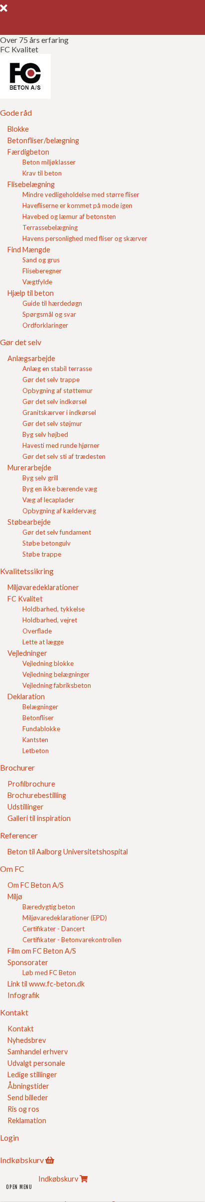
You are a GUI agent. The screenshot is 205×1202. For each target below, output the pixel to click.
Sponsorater (27, 962)
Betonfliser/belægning (43, 140)
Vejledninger (27, 653)
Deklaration (26, 696)
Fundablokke (41, 729)
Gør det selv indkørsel (54, 401)
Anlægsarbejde (31, 358)
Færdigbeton (28, 152)
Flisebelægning (31, 184)
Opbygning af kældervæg (59, 511)
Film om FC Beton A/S (41, 951)
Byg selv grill (40, 478)
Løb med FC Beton (49, 973)
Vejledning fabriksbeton (56, 685)
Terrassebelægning (50, 227)
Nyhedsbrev (26, 1040)
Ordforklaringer (45, 325)
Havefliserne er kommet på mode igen (77, 205)
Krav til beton (42, 173)
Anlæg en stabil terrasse (57, 369)
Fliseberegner (42, 271)
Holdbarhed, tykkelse (53, 609)
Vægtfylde (37, 282)
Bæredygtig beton (48, 907)
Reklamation (26, 1120)
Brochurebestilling (36, 795)
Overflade (37, 631)
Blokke (18, 129)
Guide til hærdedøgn (52, 303)
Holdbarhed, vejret (49, 620)
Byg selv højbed (45, 434)
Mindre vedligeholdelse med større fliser (80, 195)
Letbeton (35, 751)
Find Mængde (28, 249)
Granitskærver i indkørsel (59, 412)
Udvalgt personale (36, 1063)
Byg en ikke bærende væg (59, 489)
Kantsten (35, 740)
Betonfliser (38, 718)
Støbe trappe (41, 554)
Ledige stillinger (32, 1074)
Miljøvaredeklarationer (43, 587)
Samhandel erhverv (37, 1051)
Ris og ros (23, 1109)
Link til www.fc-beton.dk (46, 984)
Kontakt (20, 1028)
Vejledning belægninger (56, 674)
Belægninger (40, 707)
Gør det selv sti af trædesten (63, 456)
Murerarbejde (29, 467)
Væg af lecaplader (48, 500)
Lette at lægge (43, 642)
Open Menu (19, 1187)
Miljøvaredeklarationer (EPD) (64, 918)
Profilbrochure (31, 784)
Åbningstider (28, 1086)
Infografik (23, 995)
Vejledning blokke (48, 663)
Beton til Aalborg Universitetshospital (67, 851)
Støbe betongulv (46, 543)
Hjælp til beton (30, 293)
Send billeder (27, 1097)
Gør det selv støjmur (52, 423)
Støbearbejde (29, 522)
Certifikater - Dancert (53, 929)
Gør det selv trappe (51, 380)
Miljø (14, 896)
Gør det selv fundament (56, 532)
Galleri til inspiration (39, 818)
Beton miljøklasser (49, 162)
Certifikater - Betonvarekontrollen (71, 940)
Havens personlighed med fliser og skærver (84, 238)
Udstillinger (25, 806)
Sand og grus (41, 260)
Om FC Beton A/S (35, 885)
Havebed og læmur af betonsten (69, 216)
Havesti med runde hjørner (61, 445)
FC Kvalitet (25, 599)
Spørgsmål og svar (49, 314)
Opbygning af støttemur (57, 391)
